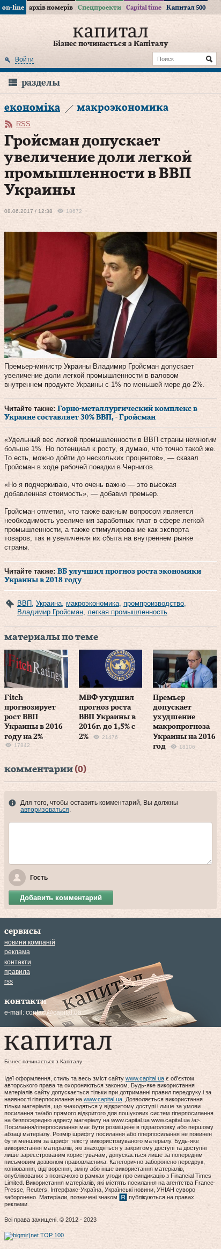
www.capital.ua (145, 1078)
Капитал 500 (185, 7)
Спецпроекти (99, 7)
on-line (13, 7)
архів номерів (51, 7)
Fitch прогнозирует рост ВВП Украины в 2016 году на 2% (33, 717)
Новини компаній (29, 942)
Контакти (17, 962)
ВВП (24, 603)
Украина (49, 603)
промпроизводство (153, 603)
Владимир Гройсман (50, 612)
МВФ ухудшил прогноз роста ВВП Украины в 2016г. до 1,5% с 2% (107, 717)
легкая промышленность (127, 612)
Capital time (143, 7)
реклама (17, 952)
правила (17, 972)
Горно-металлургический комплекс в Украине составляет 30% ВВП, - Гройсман (100, 413)
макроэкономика (92, 603)
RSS (23, 124)
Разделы (40, 82)
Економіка (32, 108)
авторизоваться (44, 809)
